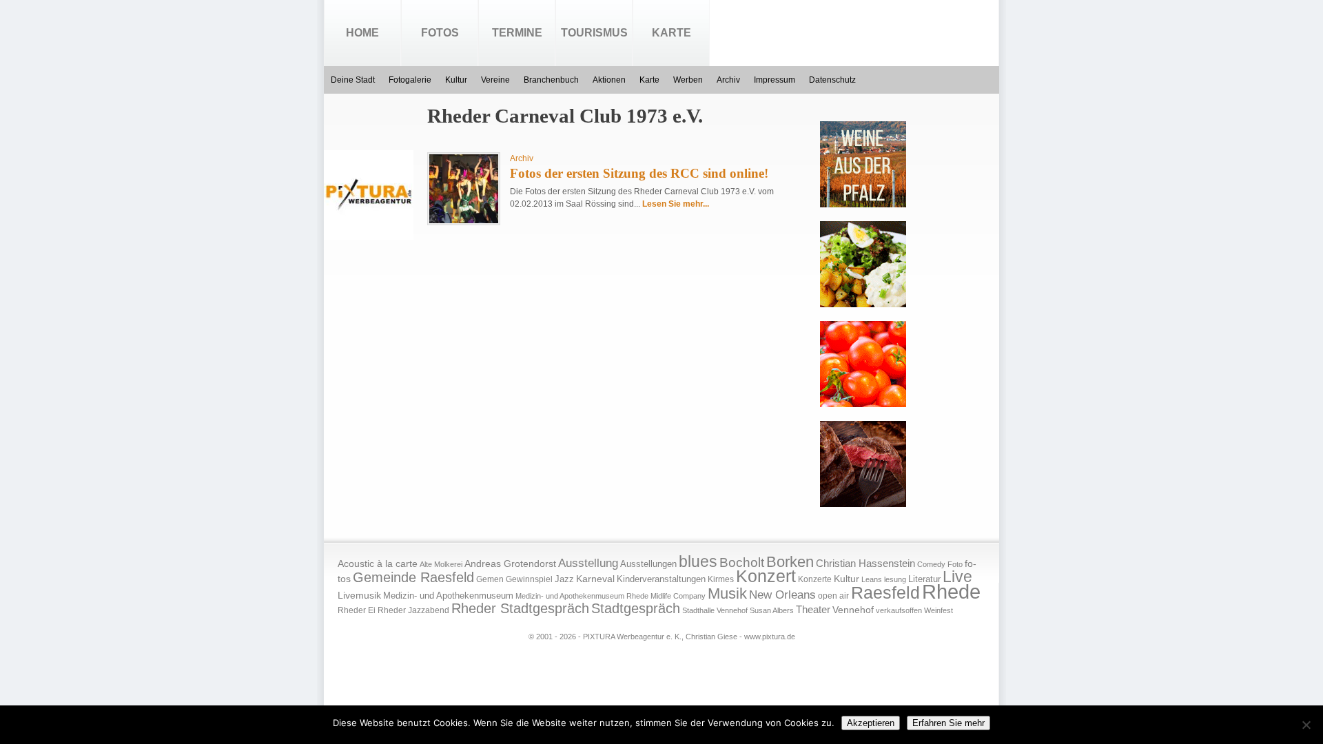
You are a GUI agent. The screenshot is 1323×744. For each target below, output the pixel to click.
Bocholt (741, 562)
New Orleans (782, 594)
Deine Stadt (353, 80)
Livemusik (359, 595)
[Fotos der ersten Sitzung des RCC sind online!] (463, 220)
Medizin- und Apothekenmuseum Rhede (581, 596)
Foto (955, 564)
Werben (688, 80)
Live (957, 577)
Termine (517, 33)
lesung (895, 579)
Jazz (564, 579)
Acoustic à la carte (378, 564)
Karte (671, 33)
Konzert (766, 576)
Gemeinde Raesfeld (413, 577)
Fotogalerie (410, 80)
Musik (727, 593)
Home (362, 33)
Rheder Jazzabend (413, 610)
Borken (790, 561)
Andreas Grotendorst (510, 563)
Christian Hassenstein (865, 563)
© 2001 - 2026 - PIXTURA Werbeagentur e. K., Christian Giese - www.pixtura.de (662, 636)
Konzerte (815, 579)
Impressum (774, 80)
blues (698, 561)
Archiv (728, 80)
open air (833, 596)
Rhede (951, 591)
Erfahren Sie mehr (948, 723)
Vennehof (853, 609)
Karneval (595, 579)
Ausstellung (588, 563)
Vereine (495, 80)
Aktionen (609, 80)
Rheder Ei (357, 610)
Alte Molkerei (441, 564)
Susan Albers (772, 610)
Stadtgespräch (635, 608)
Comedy (931, 564)
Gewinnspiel (529, 579)
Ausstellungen (648, 564)
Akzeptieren (870, 723)
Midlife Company (678, 596)
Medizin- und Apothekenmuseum (448, 595)
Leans (871, 579)
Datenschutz (832, 80)
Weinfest (938, 610)
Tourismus (594, 33)
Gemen (490, 579)
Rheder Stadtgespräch (520, 608)
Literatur (924, 579)
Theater (813, 609)
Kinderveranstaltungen (661, 579)
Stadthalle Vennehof (715, 610)
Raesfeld (885, 592)
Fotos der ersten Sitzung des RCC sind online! (639, 173)
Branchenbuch (551, 80)
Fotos (440, 33)
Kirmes (721, 579)
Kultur (456, 80)
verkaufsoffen (899, 610)
